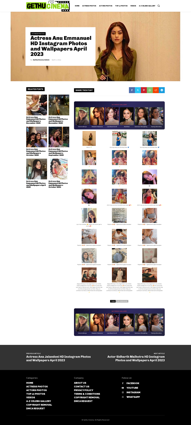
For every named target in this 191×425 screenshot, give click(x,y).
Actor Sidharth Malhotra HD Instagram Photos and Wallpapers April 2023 (136, 358)
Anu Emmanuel (122, 301)
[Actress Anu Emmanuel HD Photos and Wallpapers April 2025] (36, 169)
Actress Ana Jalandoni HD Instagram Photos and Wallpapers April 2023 (58, 358)
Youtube (132, 387)
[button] (158, 5)
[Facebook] (132, 90)
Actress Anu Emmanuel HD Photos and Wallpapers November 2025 (58, 120)
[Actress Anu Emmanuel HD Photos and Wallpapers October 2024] (59, 169)
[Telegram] (162, 90)
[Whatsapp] (123, 397)
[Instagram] (123, 392)
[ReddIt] (156, 90)
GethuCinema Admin (41, 60)
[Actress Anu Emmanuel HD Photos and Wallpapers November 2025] (59, 105)
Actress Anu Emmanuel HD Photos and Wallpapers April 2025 (36, 184)
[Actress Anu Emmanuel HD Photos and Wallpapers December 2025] (36, 105)
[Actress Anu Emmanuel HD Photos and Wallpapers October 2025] (36, 137)
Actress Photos (38, 33)
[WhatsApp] (150, 90)
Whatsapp (133, 397)
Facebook (133, 383)
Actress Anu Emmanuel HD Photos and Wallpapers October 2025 (36, 152)
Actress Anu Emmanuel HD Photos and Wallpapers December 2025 (36, 120)
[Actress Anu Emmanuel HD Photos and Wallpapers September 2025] (59, 137)
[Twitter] (138, 90)
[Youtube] (123, 388)
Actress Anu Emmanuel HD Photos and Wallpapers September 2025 (58, 152)
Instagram (133, 392)
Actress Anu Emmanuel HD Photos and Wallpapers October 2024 (58, 184)
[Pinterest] (144, 90)
